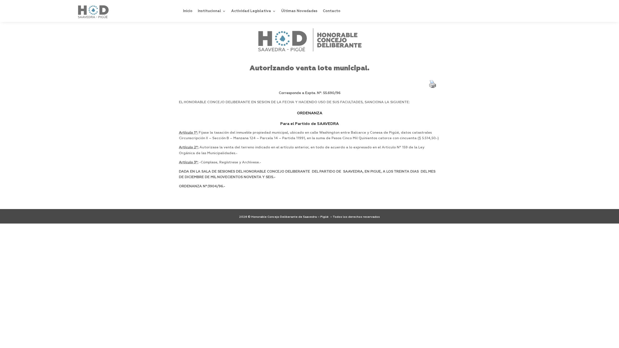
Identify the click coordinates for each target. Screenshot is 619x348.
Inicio (187, 11)
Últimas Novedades (299, 11)
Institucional (209, 11)
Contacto (331, 11)
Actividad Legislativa (251, 11)
